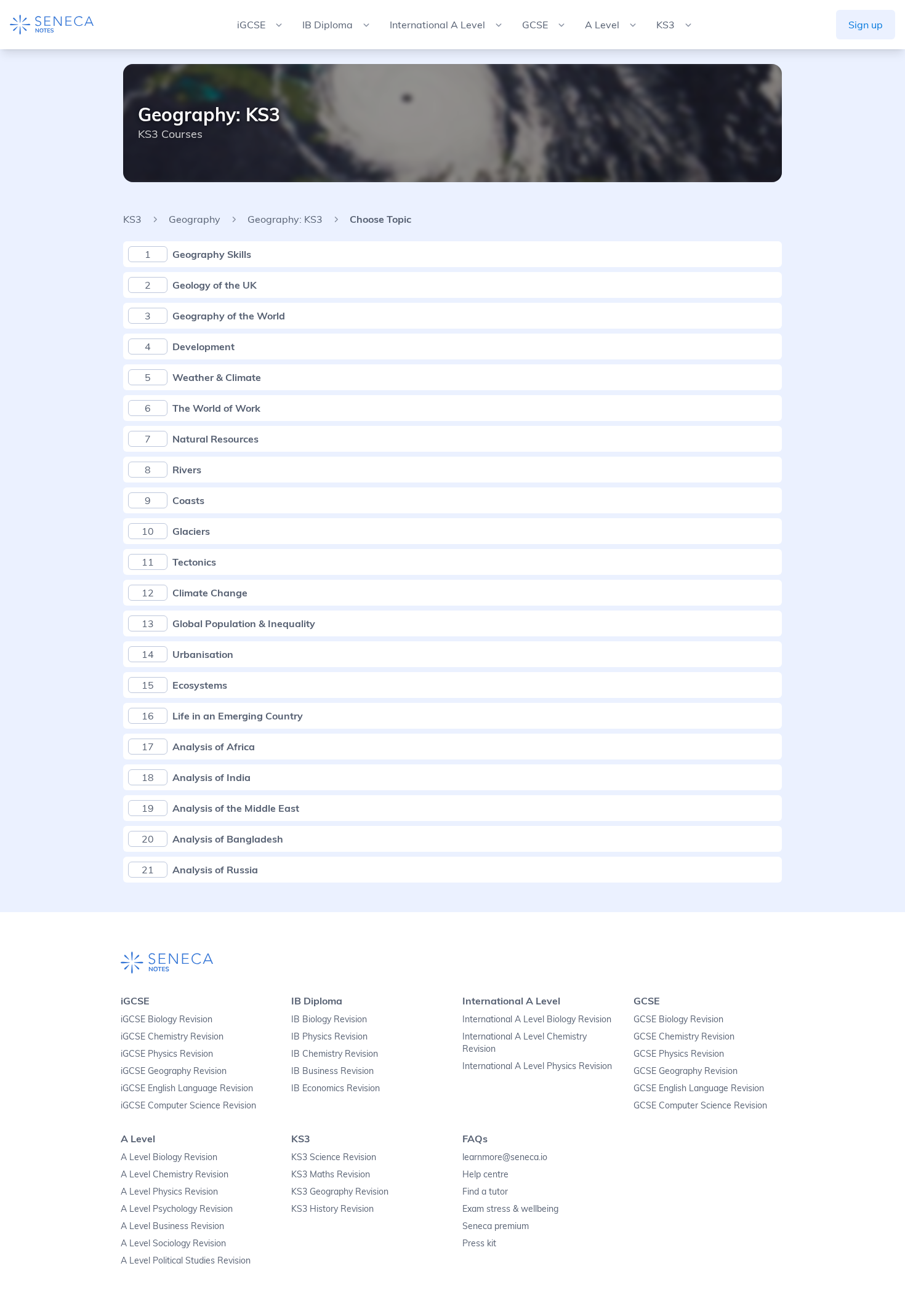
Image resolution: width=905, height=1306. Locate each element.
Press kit (479, 1243)
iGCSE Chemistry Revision (172, 1036)
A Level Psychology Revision (177, 1208)
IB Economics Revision (335, 1088)
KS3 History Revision (332, 1208)
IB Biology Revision (329, 1019)
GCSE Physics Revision (679, 1053)
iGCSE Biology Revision (166, 1019)
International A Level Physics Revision (537, 1066)
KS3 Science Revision (333, 1157)
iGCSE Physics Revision (167, 1053)
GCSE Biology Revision (678, 1019)
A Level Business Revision (172, 1226)
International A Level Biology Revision (536, 1019)
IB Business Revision (332, 1070)
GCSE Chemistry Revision (684, 1036)
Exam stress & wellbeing (510, 1208)
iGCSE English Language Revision (187, 1088)
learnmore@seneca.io (504, 1157)
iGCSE (135, 1001)
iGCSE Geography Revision (174, 1070)
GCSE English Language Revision (699, 1088)
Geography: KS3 (285, 219)
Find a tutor (485, 1191)
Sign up (865, 24)
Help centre (485, 1174)
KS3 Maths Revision (330, 1174)
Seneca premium (495, 1226)
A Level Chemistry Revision (174, 1174)
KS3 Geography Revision (339, 1191)
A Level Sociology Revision (173, 1243)
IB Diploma (316, 1001)
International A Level (511, 1001)
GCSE (647, 1001)
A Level (138, 1138)
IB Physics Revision (329, 1036)
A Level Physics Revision (169, 1191)
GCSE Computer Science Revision (700, 1105)
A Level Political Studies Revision (186, 1260)
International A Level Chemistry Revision (524, 1042)
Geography (194, 219)
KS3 (132, 219)
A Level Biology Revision (169, 1157)
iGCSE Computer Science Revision (188, 1105)
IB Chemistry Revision (334, 1053)
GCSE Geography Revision (686, 1070)
